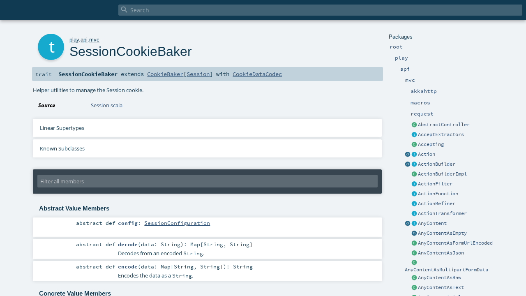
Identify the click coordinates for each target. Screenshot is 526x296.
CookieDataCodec (257, 74)
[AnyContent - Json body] (414, 253)
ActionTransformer (442, 213)
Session (198, 74)
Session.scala (106, 105)
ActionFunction (438, 194)
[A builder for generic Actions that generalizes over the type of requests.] (414, 194)
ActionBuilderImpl (442, 174)
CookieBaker (165, 74)
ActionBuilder (436, 164)
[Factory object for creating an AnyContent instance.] (407, 223)
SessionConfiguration (177, 223)
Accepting (431, 144)
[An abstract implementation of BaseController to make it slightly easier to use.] (414, 125)
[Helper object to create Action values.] (407, 154)
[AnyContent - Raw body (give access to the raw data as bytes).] (414, 278)
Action (426, 154)
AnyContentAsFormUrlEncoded (455, 243)
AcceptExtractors (441, 134)
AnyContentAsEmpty (442, 233)
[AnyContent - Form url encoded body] (414, 243)
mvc (94, 40)
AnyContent (432, 223)
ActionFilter (435, 184)
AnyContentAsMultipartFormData (446, 270)
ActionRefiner (436, 203)
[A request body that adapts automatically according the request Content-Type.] (414, 223)
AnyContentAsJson (441, 253)
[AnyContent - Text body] (414, 287)
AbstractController (444, 124)
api (84, 40)
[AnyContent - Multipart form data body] (414, 263)
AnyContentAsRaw (439, 277)
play (74, 40)
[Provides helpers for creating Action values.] (414, 164)
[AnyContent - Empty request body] (414, 233)
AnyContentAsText (441, 287)
